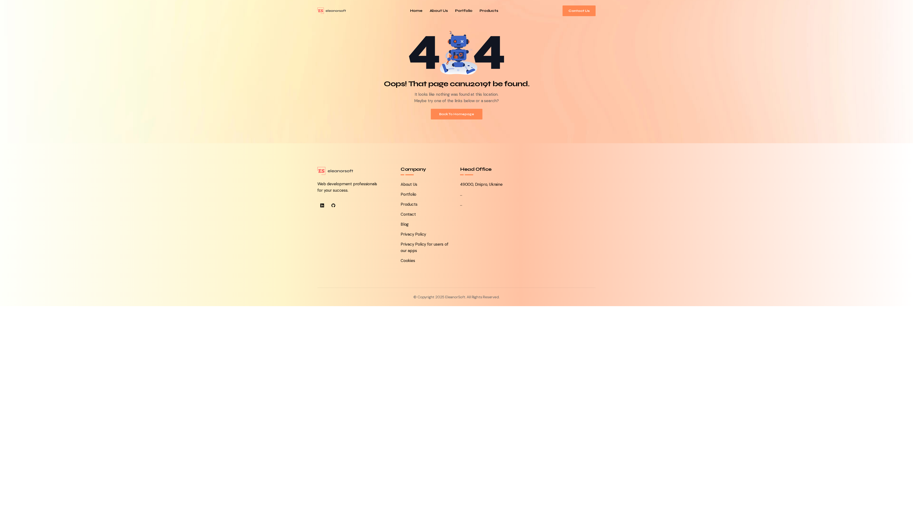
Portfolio (463, 11)
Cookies (408, 260)
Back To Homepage (456, 114)
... (461, 194)
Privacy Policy (413, 234)
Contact (408, 214)
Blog (405, 224)
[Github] (333, 205)
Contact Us (579, 11)
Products (489, 11)
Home (416, 11)
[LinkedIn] (322, 205)
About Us (439, 11)
